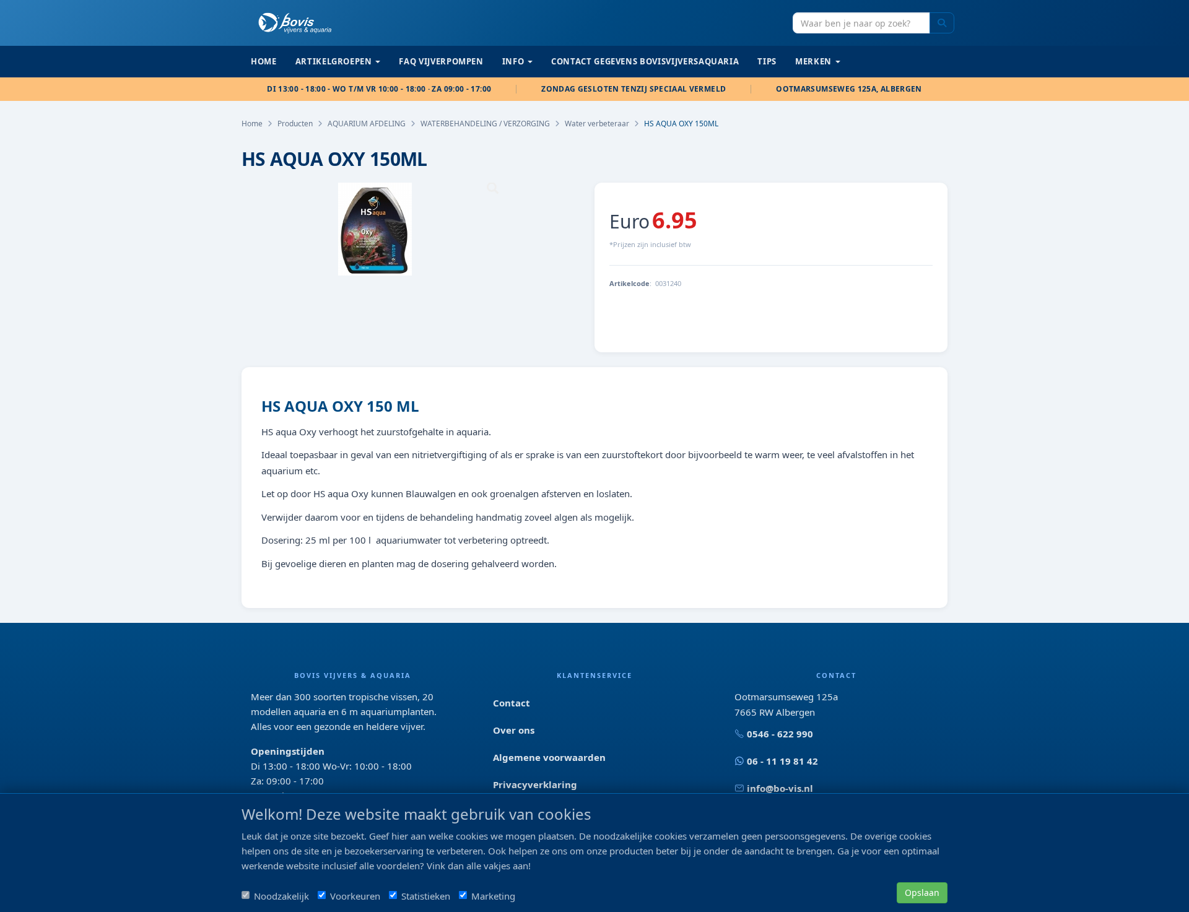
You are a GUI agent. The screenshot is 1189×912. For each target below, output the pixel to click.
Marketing (493, 896)
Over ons (513, 730)
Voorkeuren (355, 896)
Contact (511, 703)
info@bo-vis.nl (780, 788)
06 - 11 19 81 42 (782, 761)
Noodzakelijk (281, 896)
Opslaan (922, 892)
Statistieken (425, 896)
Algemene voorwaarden (549, 757)
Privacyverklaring (535, 784)
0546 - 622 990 (780, 733)
